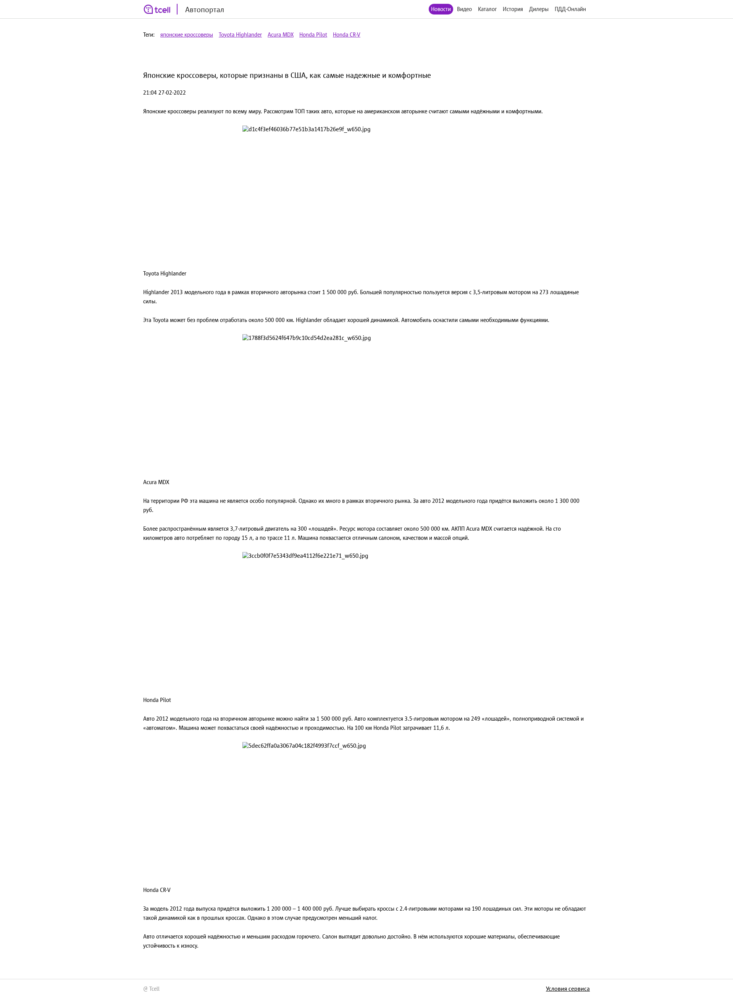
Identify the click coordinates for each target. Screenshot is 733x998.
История (513, 9)
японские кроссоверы (186, 34)
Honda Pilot (313, 34)
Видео (464, 9)
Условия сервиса (568, 988)
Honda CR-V (346, 34)
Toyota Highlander (240, 34)
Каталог (487, 9)
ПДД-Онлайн (570, 9)
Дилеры (539, 9)
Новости (441, 9)
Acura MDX (281, 34)
